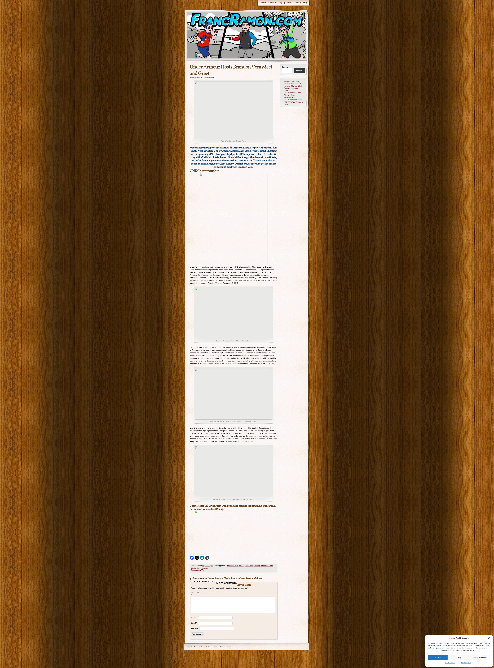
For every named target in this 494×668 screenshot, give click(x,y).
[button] (489, 638)
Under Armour (203, 568)
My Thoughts (207, 566)
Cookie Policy (450, 663)
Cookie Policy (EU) (276, 3)
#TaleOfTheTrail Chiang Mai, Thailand (294, 103)
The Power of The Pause (293, 100)
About (263, 3)
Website (194, 628)
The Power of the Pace (292, 93)
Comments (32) (197, 570)
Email (194, 623)
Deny (459, 657)
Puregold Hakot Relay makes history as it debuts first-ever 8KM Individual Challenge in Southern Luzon (293, 86)
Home (289, 3)
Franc (198, 77)
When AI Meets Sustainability (289, 96)
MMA (241, 566)
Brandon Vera (232, 566)
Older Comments (201, 581)
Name (194, 617)
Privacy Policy (466, 663)
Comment (194, 593)
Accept (438, 657)
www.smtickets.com (236, 441)
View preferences (480, 657)
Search (285, 67)
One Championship (252, 566)
